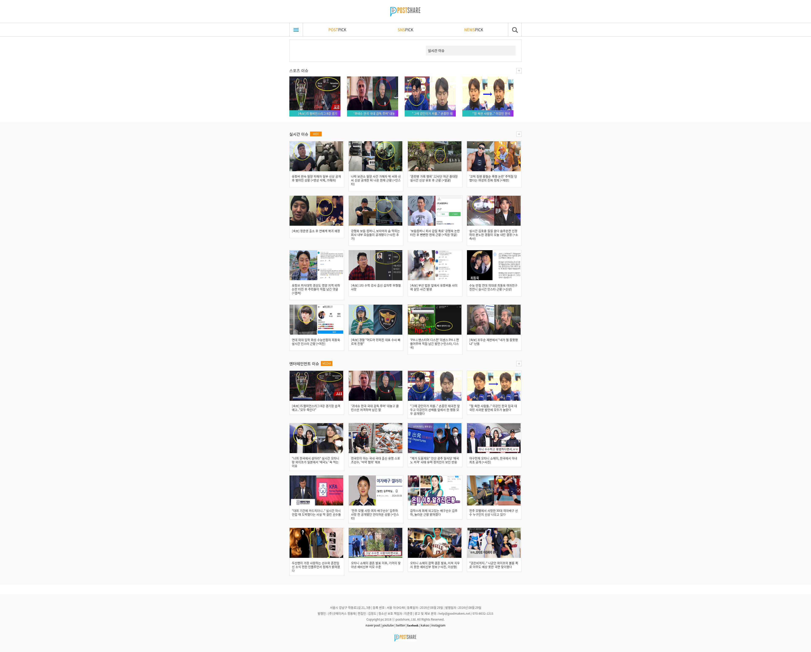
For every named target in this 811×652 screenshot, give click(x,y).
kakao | (426, 625)
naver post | (374, 625)
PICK (337, 29)
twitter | (401, 625)
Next (415, 45)
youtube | (388, 625)
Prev (299, 45)
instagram (438, 625)
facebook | (413, 625)
